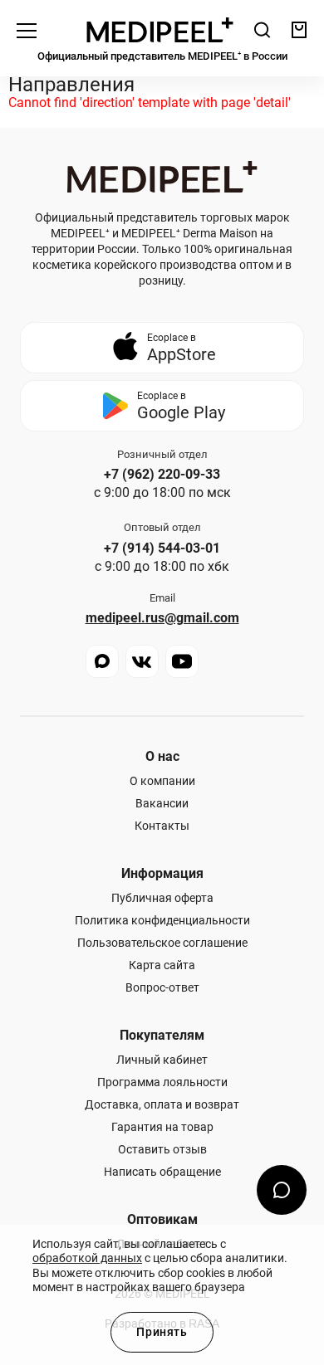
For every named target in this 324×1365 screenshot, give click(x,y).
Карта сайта (162, 965)
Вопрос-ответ (162, 987)
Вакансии (162, 803)
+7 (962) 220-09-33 (162, 474)
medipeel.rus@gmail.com (162, 618)
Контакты (162, 825)
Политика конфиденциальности (162, 920)
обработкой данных (87, 1258)
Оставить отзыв (162, 1149)
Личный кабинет (162, 1059)
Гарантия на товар (162, 1126)
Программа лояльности (162, 1082)
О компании (162, 780)
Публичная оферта (162, 897)
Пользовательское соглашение (162, 942)
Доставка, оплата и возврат (162, 1104)
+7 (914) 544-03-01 (162, 548)
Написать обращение (162, 1171)
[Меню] (27, 30)
